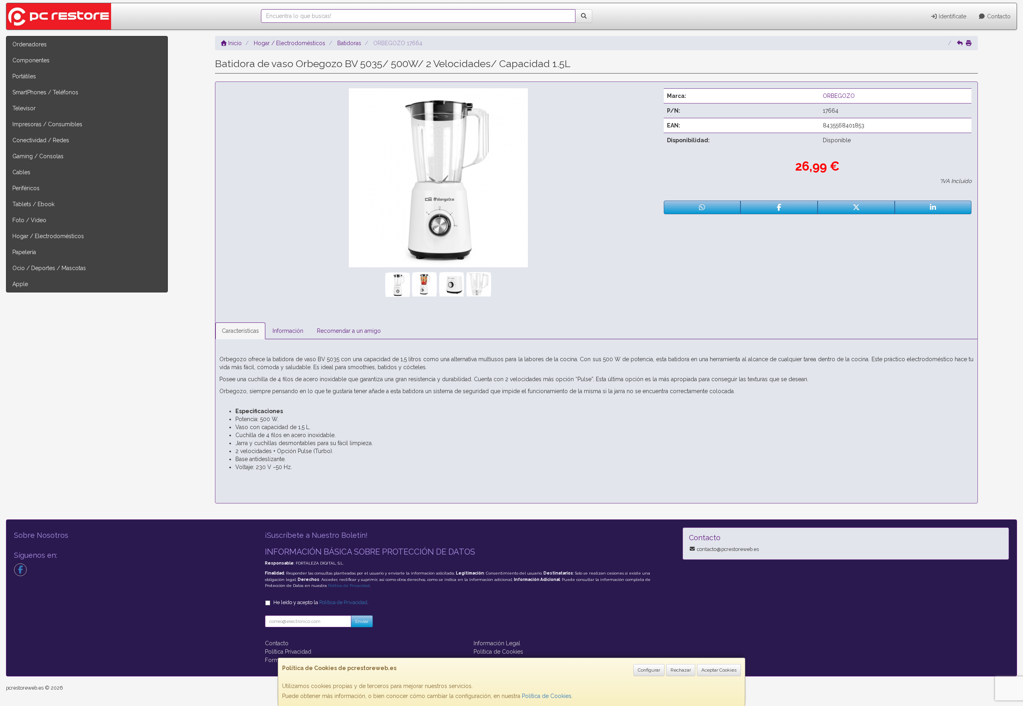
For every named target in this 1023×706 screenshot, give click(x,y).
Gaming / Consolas (38, 156)
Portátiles (24, 76)
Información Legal (497, 643)
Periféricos (26, 188)
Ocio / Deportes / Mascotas (49, 268)
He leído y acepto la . (320, 602)
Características (240, 331)
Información (288, 331)
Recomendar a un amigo (349, 331)
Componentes (31, 60)
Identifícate (951, 16)
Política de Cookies (546, 696)
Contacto (998, 16)
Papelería (24, 252)
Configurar (649, 670)
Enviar (361, 621)
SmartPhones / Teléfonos (45, 92)
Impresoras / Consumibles (47, 124)
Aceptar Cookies (718, 670)
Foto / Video (29, 220)
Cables (21, 172)
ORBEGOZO (839, 96)
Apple (20, 284)
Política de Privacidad (349, 585)
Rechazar (681, 670)
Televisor (24, 108)
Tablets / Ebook (33, 204)
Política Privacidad (288, 651)
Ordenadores (29, 44)
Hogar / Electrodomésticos (48, 236)
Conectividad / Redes (40, 140)
